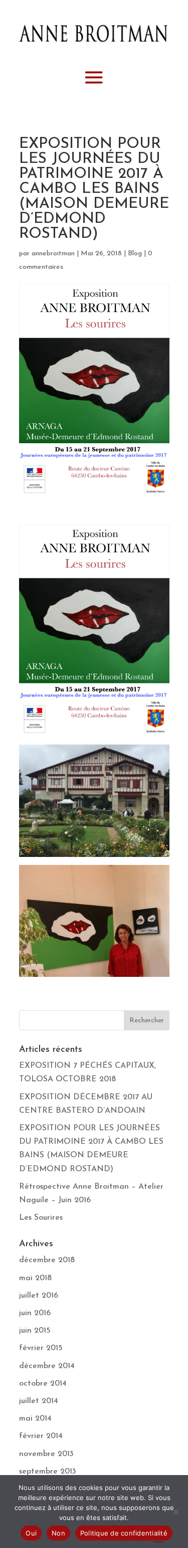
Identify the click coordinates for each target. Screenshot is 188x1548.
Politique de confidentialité (123, 1533)
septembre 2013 (47, 1472)
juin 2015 (35, 1331)
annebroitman (53, 253)
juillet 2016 (38, 1296)
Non (58, 1533)
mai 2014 (35, 1419)
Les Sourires (41, 1218)
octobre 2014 (43, 1384)
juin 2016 (35, 1313)
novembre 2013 (46, 1454)
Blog (135, 253)
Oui (31, 1533)
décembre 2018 (47, 1260)
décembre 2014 (47, 1366)
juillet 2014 (38, 1401)
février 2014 (41, 1436)
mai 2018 (35, 1278)
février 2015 (41, 1348)
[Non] (175, 1512)
